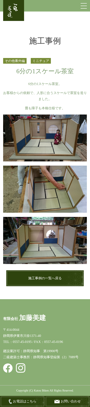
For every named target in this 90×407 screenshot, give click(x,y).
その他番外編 (15, 61)
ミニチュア (40, 61)
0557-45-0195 (22, 342)
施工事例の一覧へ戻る (45, 278)
